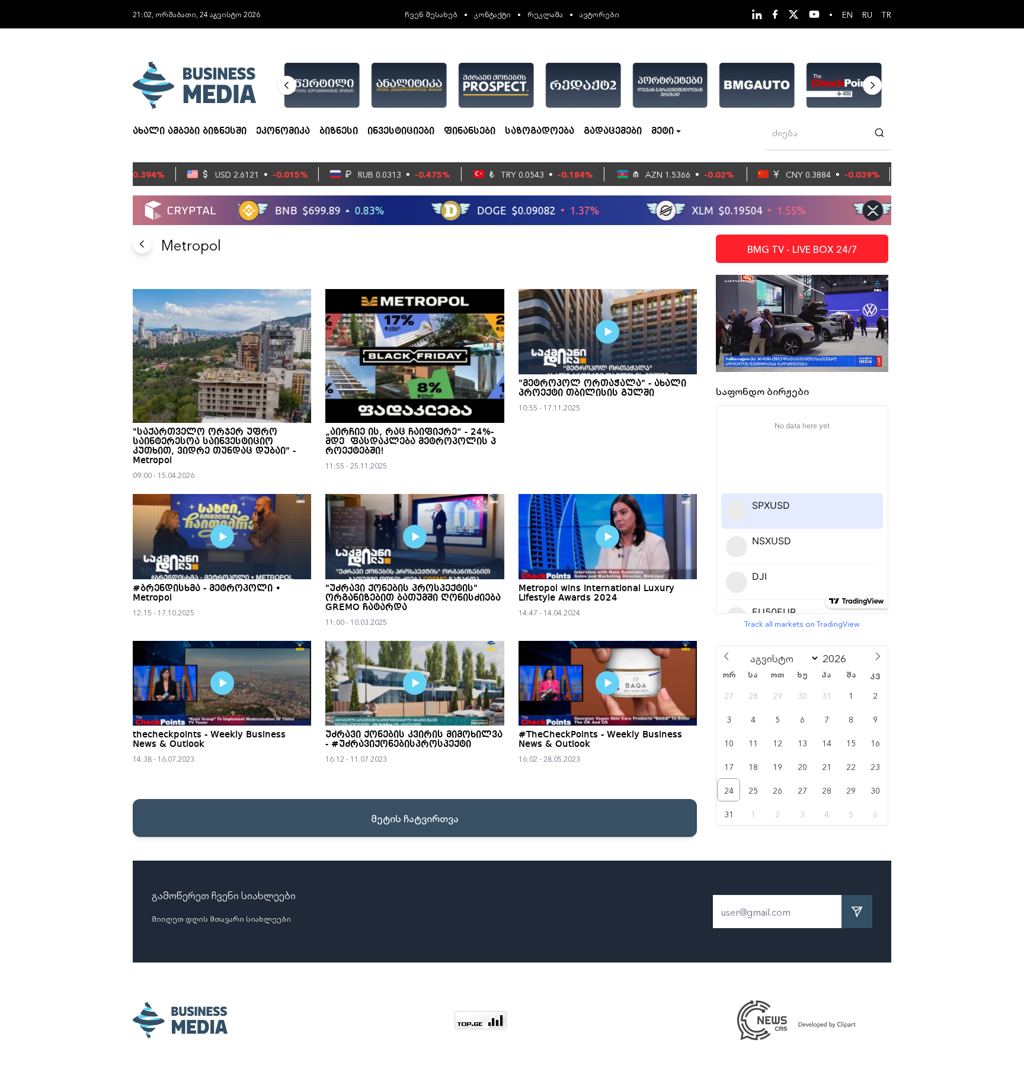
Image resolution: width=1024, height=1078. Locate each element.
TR (886, 14)
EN (847, 14)
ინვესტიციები (400, 131)
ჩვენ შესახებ (431, 14)
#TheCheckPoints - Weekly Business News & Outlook (600, 739)
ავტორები (599, 14)
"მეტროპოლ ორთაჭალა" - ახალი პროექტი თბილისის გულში (602, 388)
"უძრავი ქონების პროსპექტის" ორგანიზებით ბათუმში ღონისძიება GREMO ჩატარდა (413, 598)
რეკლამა (545, 14)
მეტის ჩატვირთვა (415, 817)
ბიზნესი (338, 131)
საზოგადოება (539, 131)
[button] (286, 85)
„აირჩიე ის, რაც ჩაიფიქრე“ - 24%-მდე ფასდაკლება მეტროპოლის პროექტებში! (410, 442)
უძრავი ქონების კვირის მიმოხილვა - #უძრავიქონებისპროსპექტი (414, 739)
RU (867, 14)
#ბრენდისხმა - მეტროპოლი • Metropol (207, 593)
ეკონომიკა (283, 131)
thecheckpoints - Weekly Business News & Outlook (209, 739)
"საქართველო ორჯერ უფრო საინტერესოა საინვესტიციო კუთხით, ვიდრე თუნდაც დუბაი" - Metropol (214, 447)
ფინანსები (469, 131)
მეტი (662, 131)
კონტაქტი (492, 14)
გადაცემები (613, 131)
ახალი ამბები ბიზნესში (190, 131)
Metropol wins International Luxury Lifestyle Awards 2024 (596, 593)
